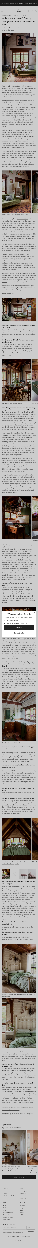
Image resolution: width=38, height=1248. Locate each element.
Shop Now (19, 627)
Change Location (19, 633)
